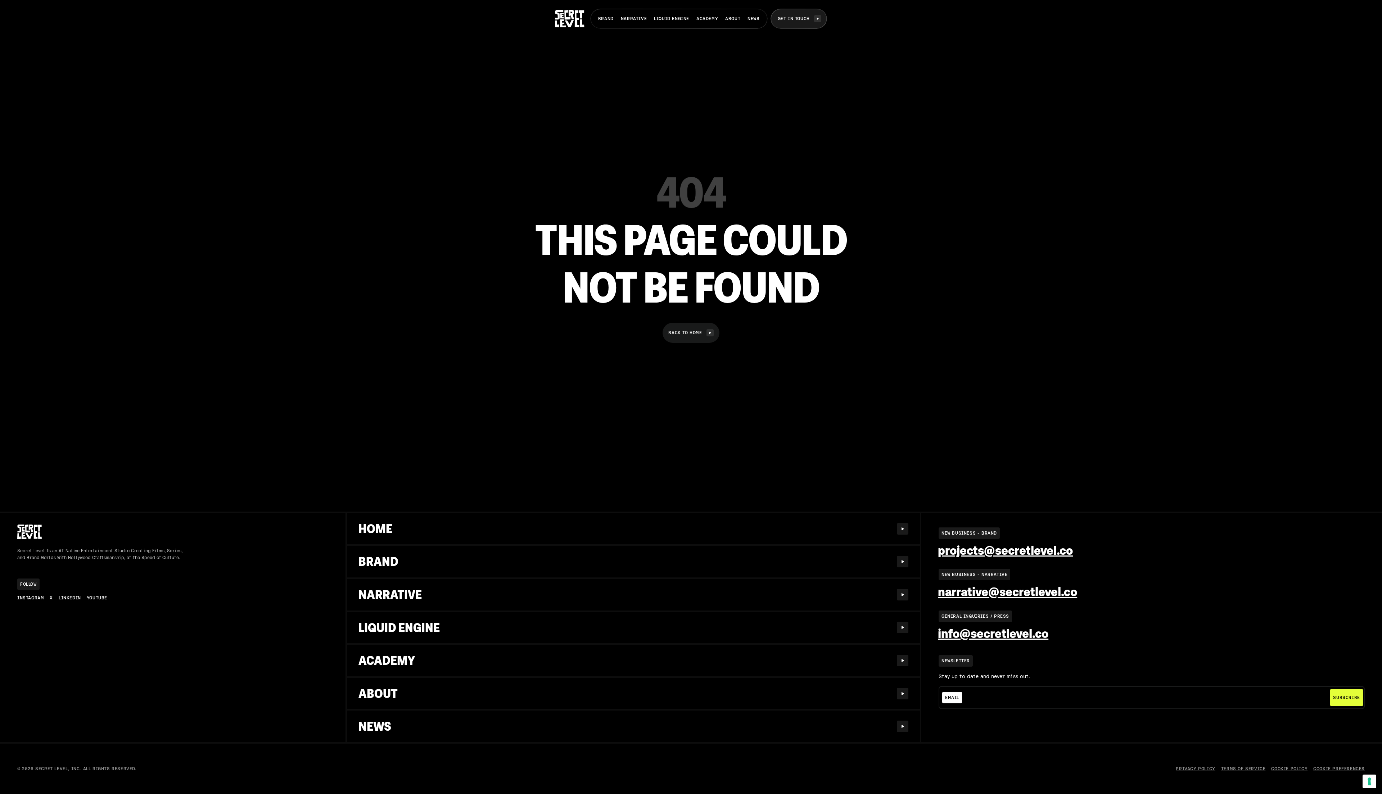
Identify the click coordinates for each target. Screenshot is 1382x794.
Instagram (30, 597)
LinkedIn (70, 597)
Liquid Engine (671, 18)
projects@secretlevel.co (1005, 550)
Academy (707, 18)
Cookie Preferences (1339, 768)
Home (375, 528)
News (753, 18)
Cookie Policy (1289, 768)
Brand (606, 18)
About (732, 18)
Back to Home (685, 332)
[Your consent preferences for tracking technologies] (1369, 781)
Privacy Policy (1195, 768)
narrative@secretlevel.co (1007, 592)
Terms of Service (1243, 768)
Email (952, 697)
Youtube (97, 597)
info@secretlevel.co (993, 633)
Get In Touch (794, 18)
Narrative (634, 18)
